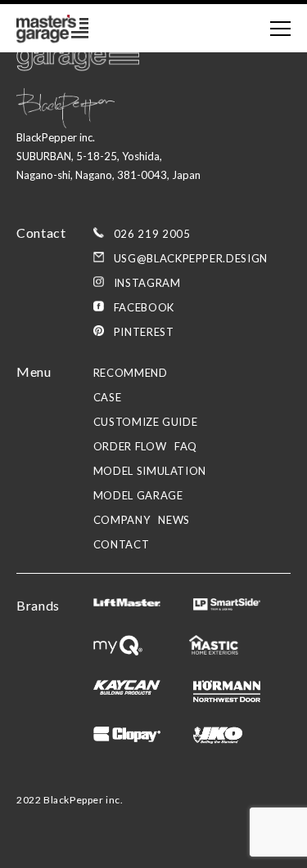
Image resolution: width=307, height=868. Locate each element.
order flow (130, 446)
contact (121, 544)
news (174, 519)
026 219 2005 (152, 233)
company (122, 519)
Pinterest (144, 331)
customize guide (145, 421)
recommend (130, 372)
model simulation (149, 470)
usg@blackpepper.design (191, 258)
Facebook (144, 307)
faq (185, 446)
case (107, 397)
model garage (138, 495)
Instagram (147, 282)
